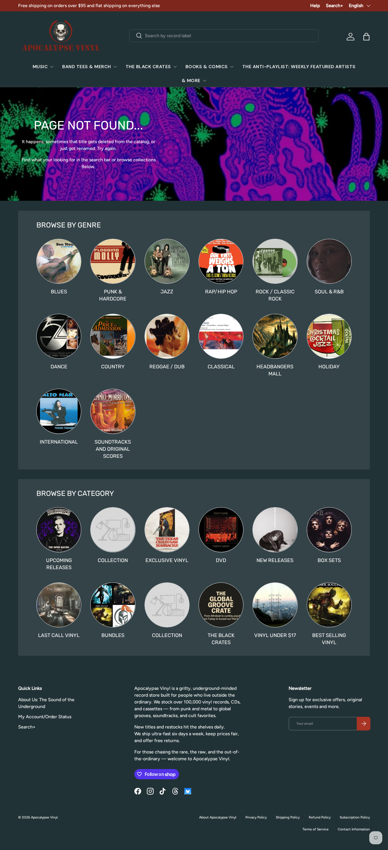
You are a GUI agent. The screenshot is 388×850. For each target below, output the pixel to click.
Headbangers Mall (274, 370)
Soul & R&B (329, 292)
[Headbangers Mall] (275, 336)
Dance (59, 366)
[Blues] (59, 261)
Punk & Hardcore (112, 295)
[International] (59, 411)
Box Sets (329, 560)
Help (315, 5)
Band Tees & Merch (86, 67)
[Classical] (221, 336)
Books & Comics (206, 67)
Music (40, 67)
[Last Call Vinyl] (59, 605)
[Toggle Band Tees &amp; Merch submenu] (115, 66)
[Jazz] (167, 261)
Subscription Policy (355, 817)
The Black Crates (148, 67)
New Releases (274, 560)
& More (191, 80)
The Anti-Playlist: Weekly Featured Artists (299, 67)
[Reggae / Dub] (167, 336)
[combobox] (224, 36)
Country (113, 366)
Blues (59, 292)
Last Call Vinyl (59, 635)
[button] (366, 36)
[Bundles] (113, 605)
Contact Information (354, 829)
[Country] (113, 336)
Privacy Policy (256, 817)
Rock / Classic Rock (275, 295)
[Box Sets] (329, 530)
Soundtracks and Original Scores (113, 449)
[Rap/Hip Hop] (221, 261)
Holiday (329, 366)
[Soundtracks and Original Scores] (113, 411)
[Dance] (59, 336)
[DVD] (221, 530)
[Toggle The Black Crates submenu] (175, 66)
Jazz (166, 292)
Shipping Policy (288, 817)
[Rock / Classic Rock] (275, 261)
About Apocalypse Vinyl (217, 817)
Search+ (334, 5)
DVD (221, 560)
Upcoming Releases (59, 563)
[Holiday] (329, 336)
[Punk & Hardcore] (113, 261)
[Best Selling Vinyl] (329, 605)
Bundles (112, 635)
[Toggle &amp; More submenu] (204, 80)
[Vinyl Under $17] (275, 605)
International (59, 442)
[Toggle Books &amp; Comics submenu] (231, 66)
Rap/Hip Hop (221, 292)
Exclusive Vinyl (166, 560)
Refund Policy (320, 817)
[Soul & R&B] (329, 261)
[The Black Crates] (221, 605)
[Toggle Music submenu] (51, 66)
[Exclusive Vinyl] (167, 530)
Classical (221, 366)
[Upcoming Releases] (59, 530)
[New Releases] (275, 530)
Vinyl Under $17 (275, 635)
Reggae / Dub (167, 366)
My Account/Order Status (44, 716)
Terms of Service (316, 829)
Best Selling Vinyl (329, 638)
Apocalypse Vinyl (44, 817)
